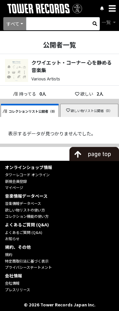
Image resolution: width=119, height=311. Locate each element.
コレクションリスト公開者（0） (33, 111)
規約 (8, 254)
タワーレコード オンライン (27, 174)
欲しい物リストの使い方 (25, 209)
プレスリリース (17, 289)
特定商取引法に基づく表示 (27, 261)
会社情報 (12, 283)
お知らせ (12, 238)
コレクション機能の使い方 (27, 216)
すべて (13, 23)
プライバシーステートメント (28, 267)
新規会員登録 (16, 181)
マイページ (14, 187)
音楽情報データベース (23, 203)
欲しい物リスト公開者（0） (91, 110)
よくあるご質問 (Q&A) (23, 232)
